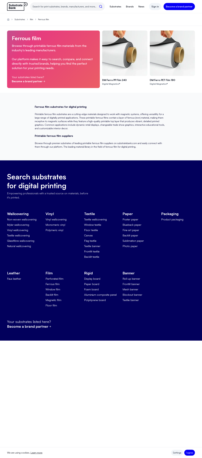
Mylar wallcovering (18, 224)
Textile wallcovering (18, 235)
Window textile (92, 224)
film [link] (31, 19)
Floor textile (91, 230)
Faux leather (14, 278)
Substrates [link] (19, 19)
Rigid (88, 273)
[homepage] (8, 19)
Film (49, 273)
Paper (128, 214)
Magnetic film (53, 300)
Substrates (115, 6)
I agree (189, 452)
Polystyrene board (95, 300)
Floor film (51, 305)
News (141, 6)
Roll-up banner (131, 278)
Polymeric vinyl (54, 230)
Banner (129, 273)
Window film (53, 289)
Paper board (91, 284)
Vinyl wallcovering (17, 230)
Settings (177, 452)
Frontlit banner (131, 284)
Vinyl (50, 214)
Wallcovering (18, 214)
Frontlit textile (92, 251)
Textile (89, 214)
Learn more (36, 452)
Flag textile (90, 240)
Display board (92, 278)
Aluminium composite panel (100, 294)
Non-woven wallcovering (22, 219)
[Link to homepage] (17, 6)
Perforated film (54, 278)
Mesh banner (130, 289)
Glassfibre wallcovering (20, 240)
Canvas (88, 235)
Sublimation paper (133, 240)
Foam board (91, 289)
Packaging (170, 214)
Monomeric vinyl (55, 224)
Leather (13, 273)
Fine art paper (131, 230)
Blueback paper (132, 224)
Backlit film (52, 294)
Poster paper (130, 219)
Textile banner (92, 246)
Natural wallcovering (19, 246)
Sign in (155, 6)
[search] (101, 6)
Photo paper (130, 246)
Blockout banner (132, 294)
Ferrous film (53, 284)
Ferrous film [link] (43, 19)
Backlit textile (91, 256)
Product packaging (172, 219)
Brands (130, 6)
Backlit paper (130, 235)
